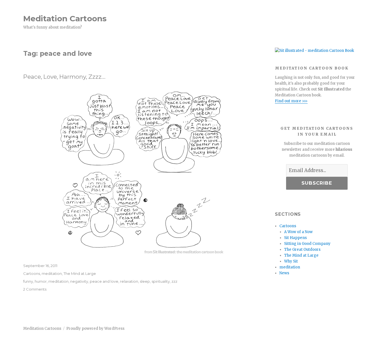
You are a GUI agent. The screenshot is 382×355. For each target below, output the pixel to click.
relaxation (129, 281)
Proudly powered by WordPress (95, 328)
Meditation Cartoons (65, 18)
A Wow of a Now (298, 231)
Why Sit (291, 261)
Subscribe (316, 183)
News (284, 273)
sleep (145, 281)
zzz (174, 281)
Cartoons (31, 273)
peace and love (104, 281)
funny (28, 281)
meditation (52, 273)
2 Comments (34, 289)
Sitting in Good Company (307, 243)
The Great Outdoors (302, 249)
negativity (79, 281)
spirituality (161, 281)
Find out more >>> (291, 101)
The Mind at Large (79, 273)
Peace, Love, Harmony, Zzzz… (64, 76)
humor (41, 281)
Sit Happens (295, 237)
